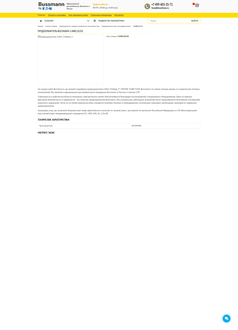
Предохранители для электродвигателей (116, 26)
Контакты (119, 15)
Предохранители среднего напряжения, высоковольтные (79, 26)
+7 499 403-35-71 (162, 4)
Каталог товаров (51, 26)
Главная (40, 26)
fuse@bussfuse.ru (160, 7)
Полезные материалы (101, 15)
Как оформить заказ (78, 15)
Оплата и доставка (57, 15)
